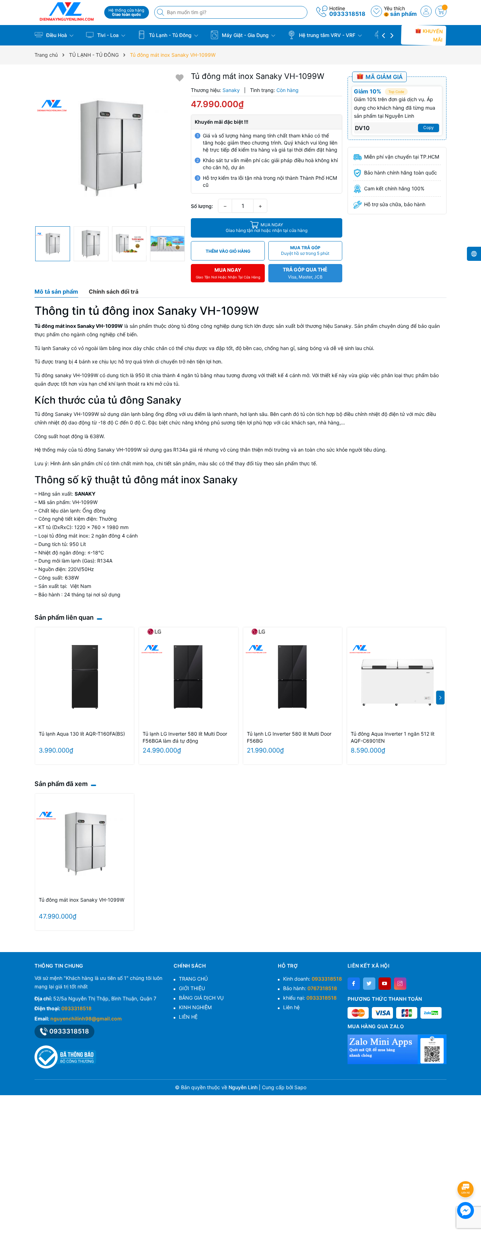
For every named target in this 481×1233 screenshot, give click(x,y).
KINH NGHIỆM (195, 1007)
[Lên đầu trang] (467, 1170)
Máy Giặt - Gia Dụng (245, 35)
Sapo (300, 1087)
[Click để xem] (110, 147)
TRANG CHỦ (193, 979)
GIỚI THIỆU (192, 988)
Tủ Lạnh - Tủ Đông (170, 35)
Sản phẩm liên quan (64, 617)
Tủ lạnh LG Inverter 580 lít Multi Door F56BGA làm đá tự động (185, 737)
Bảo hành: (310, 988)
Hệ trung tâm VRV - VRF (327, 35)
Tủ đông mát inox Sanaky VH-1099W (81, 900)
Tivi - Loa (108, 35)
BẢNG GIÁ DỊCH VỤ (201, 998)
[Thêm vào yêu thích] (179, 77)
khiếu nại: (310, 998)
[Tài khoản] (426, 11)
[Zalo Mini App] (397, 1049)
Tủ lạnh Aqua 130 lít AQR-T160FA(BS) (82, 734)
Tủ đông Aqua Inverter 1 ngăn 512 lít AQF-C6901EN (393, 737)
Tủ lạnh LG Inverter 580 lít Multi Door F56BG (289, 737)
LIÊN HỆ (188, 1017)
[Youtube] (385, 983)
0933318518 (347, 13)
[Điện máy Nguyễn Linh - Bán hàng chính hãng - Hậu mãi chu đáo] (67, 11)
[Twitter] (369, 983)
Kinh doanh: (312, 979)
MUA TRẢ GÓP (305, 250)
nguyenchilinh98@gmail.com (86, 1019)
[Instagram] (400, 983)
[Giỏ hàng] (440, 11)
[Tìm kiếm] (161, 12)
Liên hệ (291, 1007)
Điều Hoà (56, 35)
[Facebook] (354, 983)
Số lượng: (202, 206)
